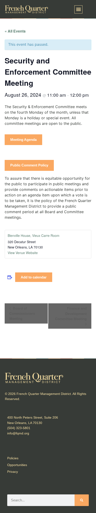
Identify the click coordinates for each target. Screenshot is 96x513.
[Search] (82, 500)
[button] (78, 9)
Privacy (12, 471)
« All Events (15, 31)
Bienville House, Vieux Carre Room (33, 235)
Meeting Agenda (23, 140)
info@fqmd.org (18, 433)
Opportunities (17, 465)
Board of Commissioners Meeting (22, 313)
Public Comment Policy (29, 165)
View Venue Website (23, 252)
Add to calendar (34, 277)
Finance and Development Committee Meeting (71, 313)
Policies (12, 458)
